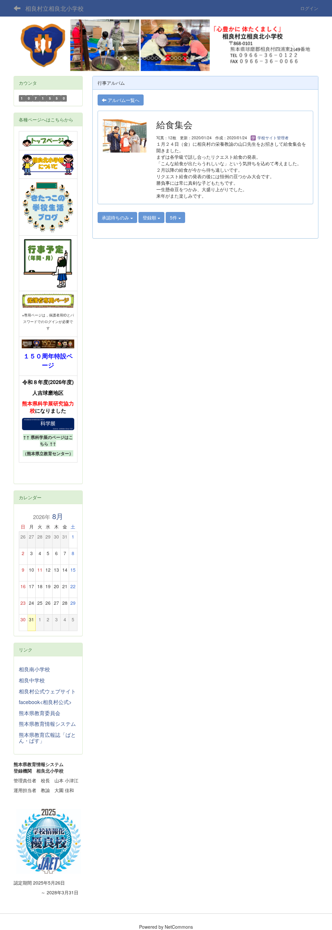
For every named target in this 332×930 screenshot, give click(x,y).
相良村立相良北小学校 (54, 8)
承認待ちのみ (116, 217)
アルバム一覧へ (122, 100)
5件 (174, 217)
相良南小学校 (34, 669)
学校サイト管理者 (272, 137)
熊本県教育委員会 (39, 713)
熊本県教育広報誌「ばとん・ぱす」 (47, 737)
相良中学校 (32, 680)
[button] (36, 45)
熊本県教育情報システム (47, 723)
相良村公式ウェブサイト (47, 691)
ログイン (309, 8)
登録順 (150, 217)
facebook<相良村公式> (45, 702)
